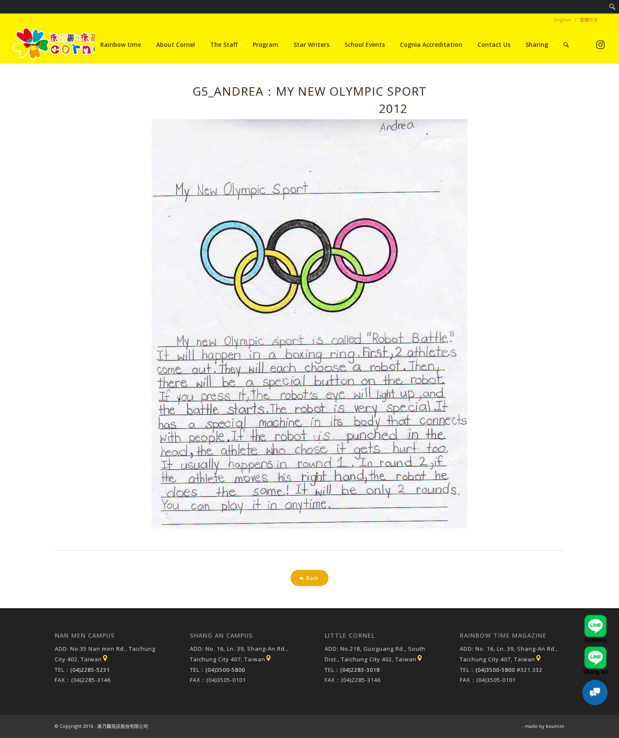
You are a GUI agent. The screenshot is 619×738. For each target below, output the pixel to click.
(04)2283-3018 (360, 670)
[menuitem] (612, 6)
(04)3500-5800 (225, 670)
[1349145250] (309, 324)
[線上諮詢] (595, 692)
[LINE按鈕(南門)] (595, 618)
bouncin (555, 726)
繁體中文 (589, 19)
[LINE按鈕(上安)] (595, 650)
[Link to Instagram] (600, 44)
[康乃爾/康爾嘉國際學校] (60, 44)
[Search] (566, 44)
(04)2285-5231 (90, 670)
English (562, 19)
